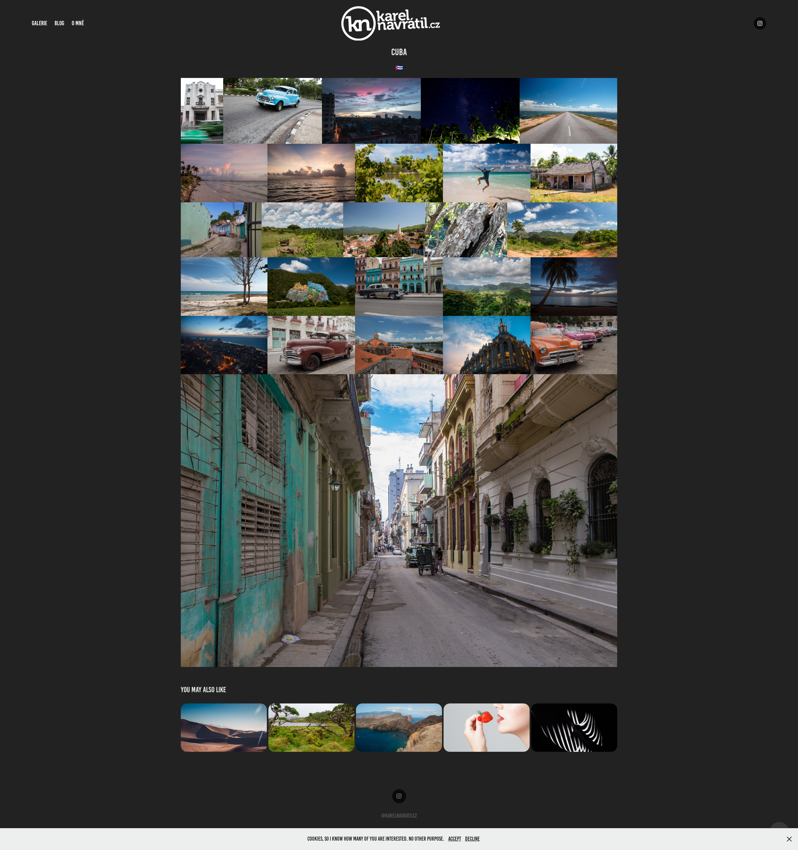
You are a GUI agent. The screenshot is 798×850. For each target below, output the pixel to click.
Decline (472, 839)
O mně (78, 23)
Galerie (39, 23)
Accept (454, 839)
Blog (59, 23)
